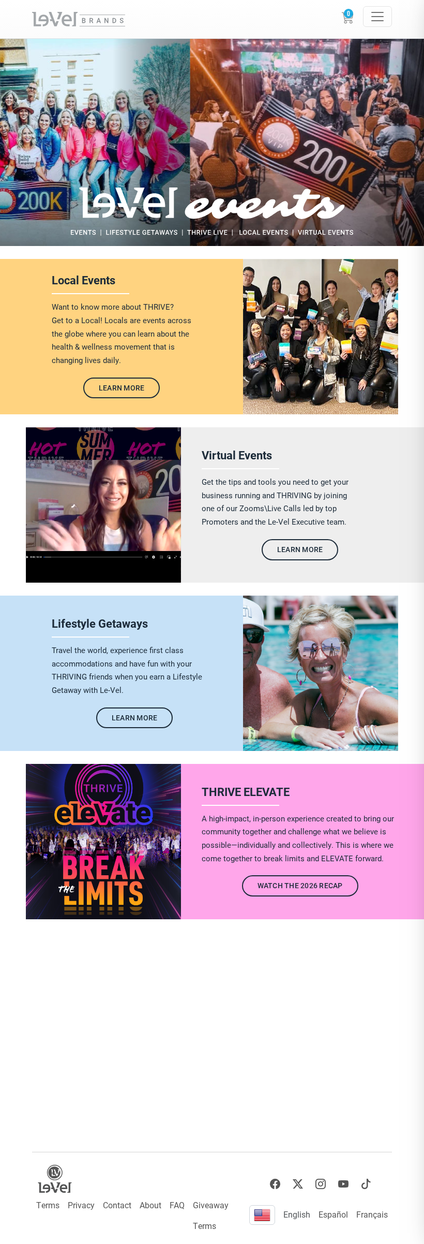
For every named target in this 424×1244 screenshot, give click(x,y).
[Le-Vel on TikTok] (366, 1184)
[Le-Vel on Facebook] (275, 1184)
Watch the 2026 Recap (300, 885)
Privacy (81, 1204)
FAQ (177, 1204)
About (150, 1204)
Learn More (122, 388)
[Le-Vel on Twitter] (298, 1184)
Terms (47, 1204)
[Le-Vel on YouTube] (343, 1184)
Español (333, 1214)
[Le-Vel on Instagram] (320, 1184)
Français (372, 1214)
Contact (117, 1204)
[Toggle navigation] (377, 16)
